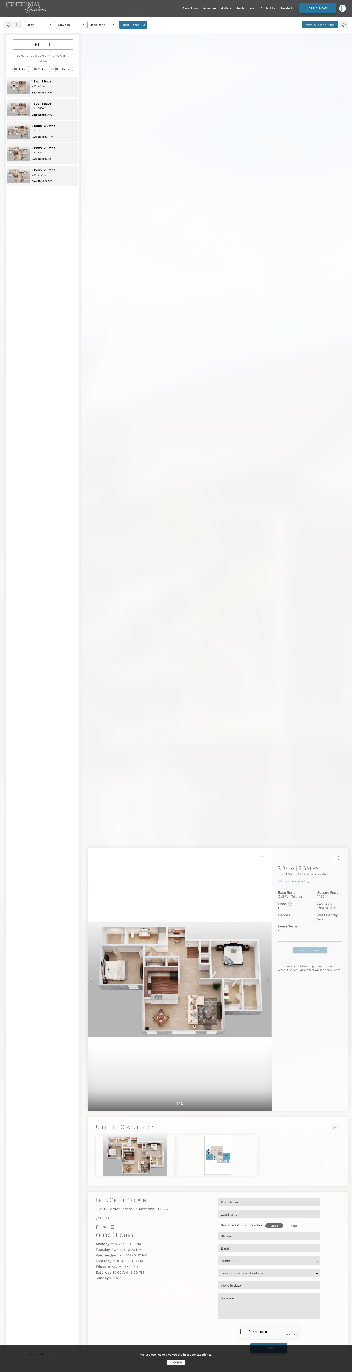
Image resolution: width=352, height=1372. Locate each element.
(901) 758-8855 (107, 1218)
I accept (176, 1362)
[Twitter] (104, 1227)
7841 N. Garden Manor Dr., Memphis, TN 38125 (133, 1209)
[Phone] (342, 8)
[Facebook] (97, 1227)
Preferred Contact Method (242, 1225)
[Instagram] (112, 1227)
